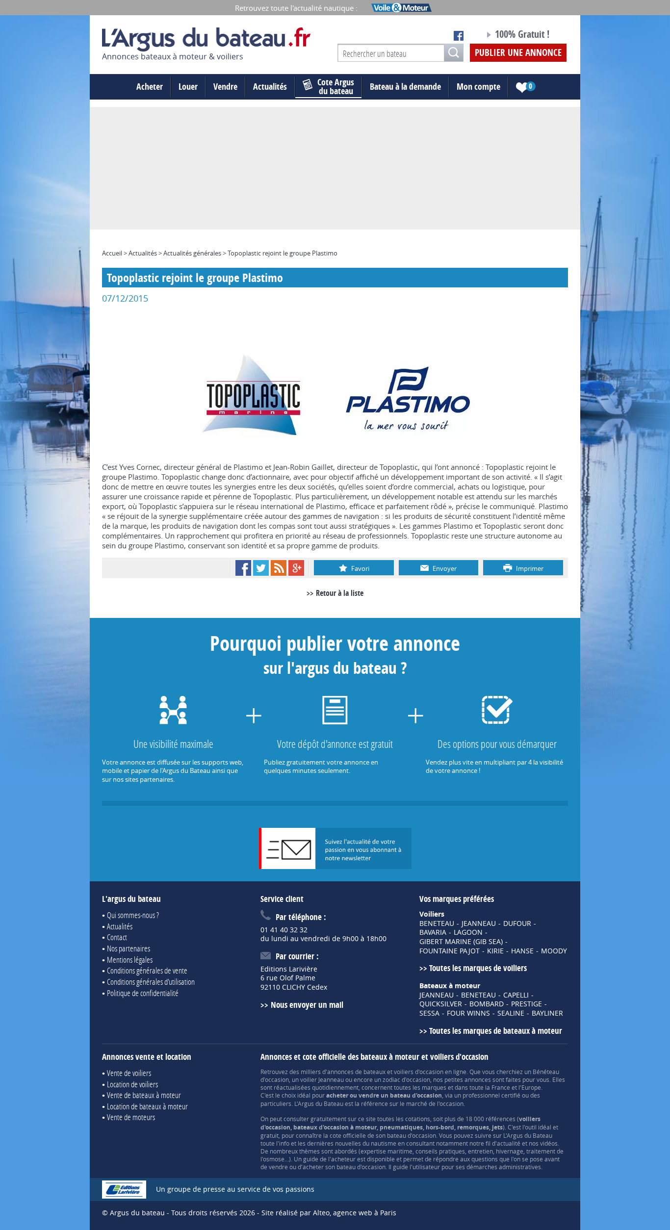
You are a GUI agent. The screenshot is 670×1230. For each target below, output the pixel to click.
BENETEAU (436, 923)
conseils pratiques (440, 1151)
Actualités (270, 86)
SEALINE (510, 1013)
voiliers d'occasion (418, 1072)
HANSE (522, 951)
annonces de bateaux (356, 1072)
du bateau (335, 87)
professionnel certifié (491, 1095)
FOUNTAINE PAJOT (449, 951)
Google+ (296, 568)
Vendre (225, 86)
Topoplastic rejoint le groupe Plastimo (282, 253)
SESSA (429, 1013)
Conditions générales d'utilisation (151, 981)
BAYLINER (547, 1013)
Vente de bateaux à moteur (144, 1095)
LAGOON (468, 932)
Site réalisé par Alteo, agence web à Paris (328, 1212)
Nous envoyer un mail (307, 1004)
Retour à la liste (339, 593)
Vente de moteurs (131, 1117)
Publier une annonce (518, 52)
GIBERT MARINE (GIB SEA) (461, 941)
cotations (417, 1119)
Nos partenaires (128, 948)
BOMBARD (486, 1003)
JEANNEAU (479, 923)
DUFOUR (517, 923)
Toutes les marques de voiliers (478, 968)
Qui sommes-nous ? (133, 915)
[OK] (454, 53)
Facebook (243, 568)
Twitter (261, 568)
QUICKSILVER (440, 1003)
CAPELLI (516, 995)
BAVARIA (432, 932)
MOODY (554, 951)
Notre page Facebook (459, 36)
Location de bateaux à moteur (147, 1106)
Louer (188, 86)
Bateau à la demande (405, 86)
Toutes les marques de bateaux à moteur (495, 1030)
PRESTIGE (526, 1003)
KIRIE (495, 951)
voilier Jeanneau (322, 1079)
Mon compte (478, 86)
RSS (278, 568)
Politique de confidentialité (143, 993)
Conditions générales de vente (147, 970)
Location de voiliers (132, 1084)
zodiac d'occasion (406, 1079)
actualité (508, 1143)
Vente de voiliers (129, 1072)
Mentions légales (130, 959)
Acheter (149, 86)
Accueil (112, 253)
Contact (117, 937)
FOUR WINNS (468, 1013)
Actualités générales (192, 253)
